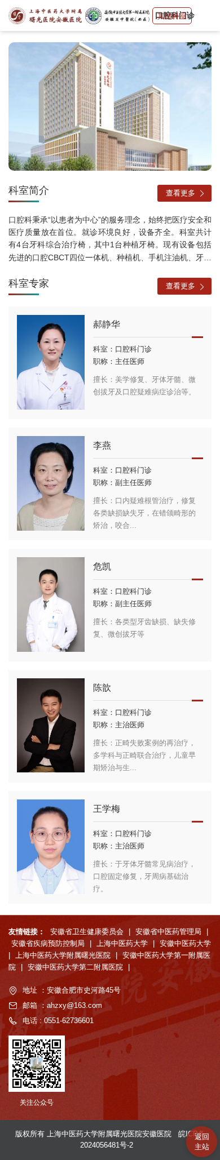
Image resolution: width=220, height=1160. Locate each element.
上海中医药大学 (123, 943)
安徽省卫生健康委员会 (88, 931)
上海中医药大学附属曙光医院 (64, 955)
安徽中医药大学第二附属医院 (76, 967)
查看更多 (180, 193)
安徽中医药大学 (185, 943)
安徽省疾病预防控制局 (49, 943)
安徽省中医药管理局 (169, 931)
